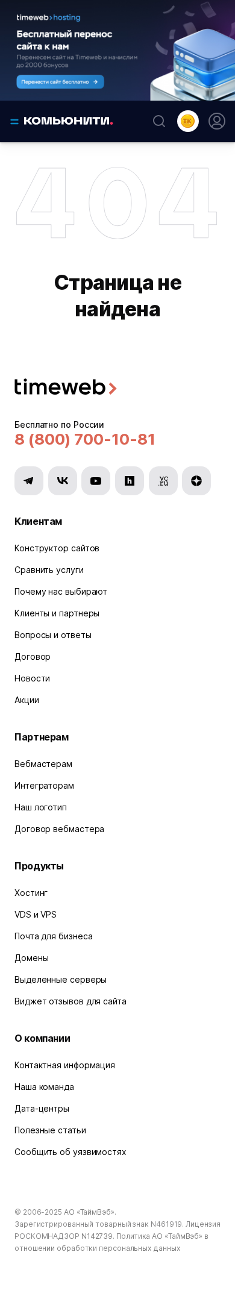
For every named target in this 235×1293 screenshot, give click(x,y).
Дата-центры (41, 1108)
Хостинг (31, 893)
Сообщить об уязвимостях (70, 1152)
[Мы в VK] (62, 480)
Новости (32, 678)
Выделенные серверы (60, 979)
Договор (32, 656)
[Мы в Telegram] (28, 480)
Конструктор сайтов (56, 548)
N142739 (97, 1236)
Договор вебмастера (59, 829)
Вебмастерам (43, 764)
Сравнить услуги (49, 570)
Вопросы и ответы (53, 635)
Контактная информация (64, 1065)
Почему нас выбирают (60, 591)
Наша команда (44, 1087)
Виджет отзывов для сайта (70, 1001)
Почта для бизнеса (53, 936)
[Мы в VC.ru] (163, 480)
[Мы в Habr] (129, 480)
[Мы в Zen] (196, 480)
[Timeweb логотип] (117, 388)
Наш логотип (40, 807)
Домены (31, 958)
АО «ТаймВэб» (89, 1211)
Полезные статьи (50, 1130)
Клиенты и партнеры (56, 613)
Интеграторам (44, 785)
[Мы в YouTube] (95, 480)
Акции (26, 700)
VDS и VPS (35, 914)
